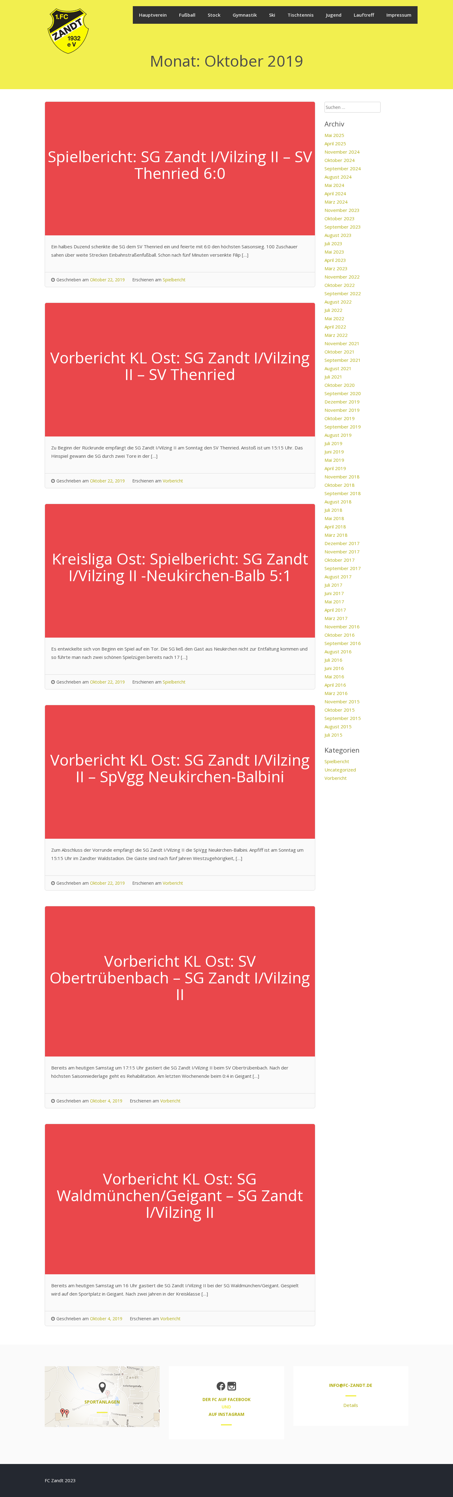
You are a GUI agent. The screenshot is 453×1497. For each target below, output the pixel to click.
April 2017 (335, 610)
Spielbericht (174, 280)
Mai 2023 (334, 252)
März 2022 (336, 335)
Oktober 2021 (339, 352)
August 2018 (338, 501)
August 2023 (338, 235)
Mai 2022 (334, 318)
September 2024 (342, 168)
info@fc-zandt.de (350, 1385)
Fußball (187, 15)
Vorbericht (173, 481)
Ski (272, 15)
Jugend (333, 15)
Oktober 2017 (339, 560)
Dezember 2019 (342, 402)
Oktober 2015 (339, 710)
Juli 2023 (333, 243)
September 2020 (342, 393)
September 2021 (342, 360)
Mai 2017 (334, 601)
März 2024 (336, 202)
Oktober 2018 (339, 485)
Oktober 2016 (339, 635)
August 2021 (338, 368)
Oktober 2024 (339, 160)
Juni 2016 (334, 668)
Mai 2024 (334, 185)
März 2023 (336, 268)
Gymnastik (245, 15)
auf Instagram (226, 1414)
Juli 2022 (333, 310)
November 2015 (342, 701)
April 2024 (335, 193)
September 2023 (342, 227)
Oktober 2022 (339, 285)
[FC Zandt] (68, 53)
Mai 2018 (334, 518)
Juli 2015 (333, 735)
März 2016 (336, 693)
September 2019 (342, 427)
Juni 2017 (334, 593)
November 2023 (342, 210)
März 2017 (336, 618)
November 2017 (342, 551)
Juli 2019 (333, 443)
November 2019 (342, 410)
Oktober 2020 (339, 385)
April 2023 (335, 260)
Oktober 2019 (339, 418)
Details (350, 1405)
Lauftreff (364, 15)
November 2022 (342, 277)
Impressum (398, 15)
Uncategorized (340, 770)
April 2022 (335, 327)
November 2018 (342, 476)
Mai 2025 (334, 135)
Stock (214, 15)
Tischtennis (301, 15)
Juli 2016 (333, 660)
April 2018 (335, 526)
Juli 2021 (333, 377)
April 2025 (335, 143)
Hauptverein (153, 15)
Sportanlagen (102, 1402)
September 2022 (342, 293)
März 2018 (336, 535)
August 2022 (338, 302)
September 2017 (342, 568)
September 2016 (342, 643)
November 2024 (342, 152)
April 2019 (335, 468)
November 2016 (342, 626)
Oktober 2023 (339, 218)
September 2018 (342, 493)
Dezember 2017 (342, 543)
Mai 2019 (334, 460)
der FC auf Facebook (226, 1399)
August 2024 (338, 177)
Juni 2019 (334, 452)
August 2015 (338, 726)
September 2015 (342, 718)
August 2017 (338, 576)
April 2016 (335, 685)
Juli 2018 (333, 510)
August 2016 (338, 651)
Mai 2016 (334, 676)
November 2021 (342, 343)
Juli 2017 (333, 585)
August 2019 (338, 435)
